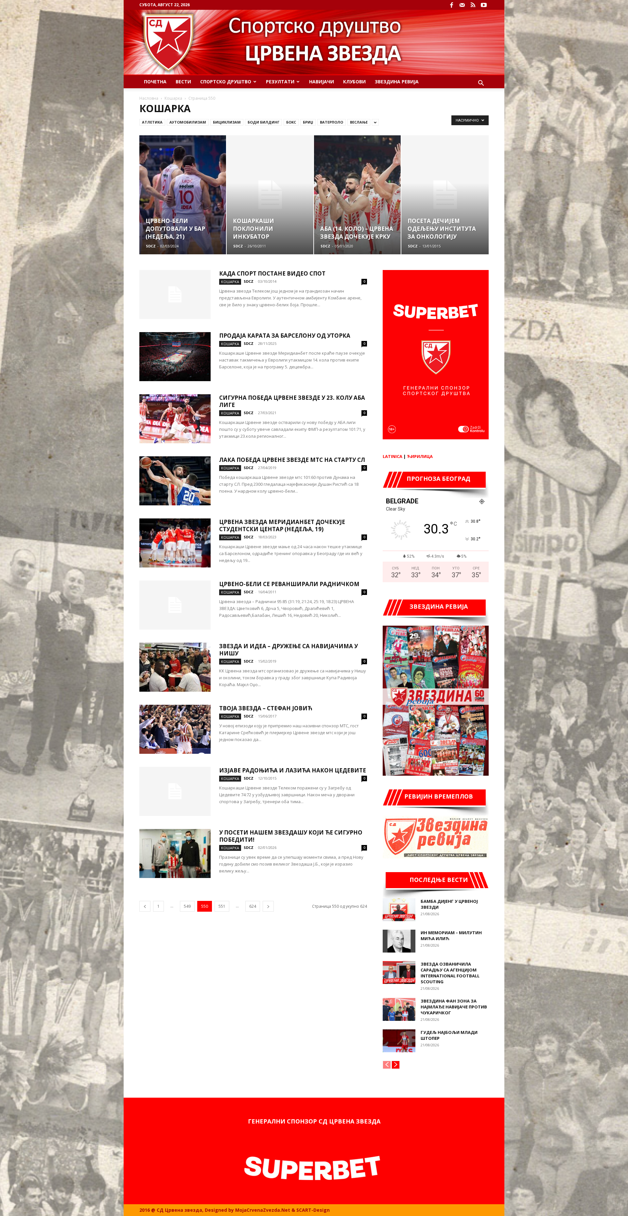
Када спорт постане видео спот (272, 273)
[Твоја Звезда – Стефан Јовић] (175, 729)
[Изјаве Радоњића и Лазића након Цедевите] (175, 791)
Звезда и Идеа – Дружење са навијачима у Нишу (288, 649)
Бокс (291, 122)
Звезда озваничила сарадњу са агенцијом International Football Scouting (450, 973)
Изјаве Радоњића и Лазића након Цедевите (292, 770)
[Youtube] (484, 5)
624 (252, 906)
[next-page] (268, 906)
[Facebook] (451, 5)
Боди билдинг (263, 122)
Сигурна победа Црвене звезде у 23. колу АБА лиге (292, 401)
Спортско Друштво (225, 81)
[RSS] (473, 5)
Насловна (148, 98)
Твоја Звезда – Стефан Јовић (265, 708)
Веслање (359, 122)
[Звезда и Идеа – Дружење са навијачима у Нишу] (175, 667)
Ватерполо (331, 122)
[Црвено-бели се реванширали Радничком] (175, 605)
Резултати (280, 81)
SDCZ (151, 246)
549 (187, 906)
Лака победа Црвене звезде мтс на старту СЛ (292, 460)
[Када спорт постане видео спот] (175, 294)
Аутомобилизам (187, 122)
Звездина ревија (397, 81)
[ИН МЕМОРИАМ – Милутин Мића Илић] (399, 941)
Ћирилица (420, 456)
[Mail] (462, 5)
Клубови (354, 81)
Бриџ (308, 122)
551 (221, 906)
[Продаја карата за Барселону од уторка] (175, 356)
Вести (183, 81)
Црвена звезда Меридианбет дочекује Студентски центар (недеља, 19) (282, 525)
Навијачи (321, 81)
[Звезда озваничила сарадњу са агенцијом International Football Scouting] (399, 972)
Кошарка (173, 98)
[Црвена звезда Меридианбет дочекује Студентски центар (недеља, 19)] (175, 542)
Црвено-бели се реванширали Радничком (289, 584)
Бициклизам (227, 122)
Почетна (155, 81)
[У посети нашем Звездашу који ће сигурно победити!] (175, 853)
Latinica (392, 456)
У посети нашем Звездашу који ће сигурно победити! (290, 836)
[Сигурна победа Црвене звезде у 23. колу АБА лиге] (175, 418)
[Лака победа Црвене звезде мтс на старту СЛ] (175, 480)
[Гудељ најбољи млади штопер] (399, 1040)
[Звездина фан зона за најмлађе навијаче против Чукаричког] (399, 1009)
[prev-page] (144, 906)
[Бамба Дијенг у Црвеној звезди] (399, 909)
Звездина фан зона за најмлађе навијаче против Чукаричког (454, 1007)
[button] (481, 84)
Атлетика (152, 122)
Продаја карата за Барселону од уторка (284, 335)
